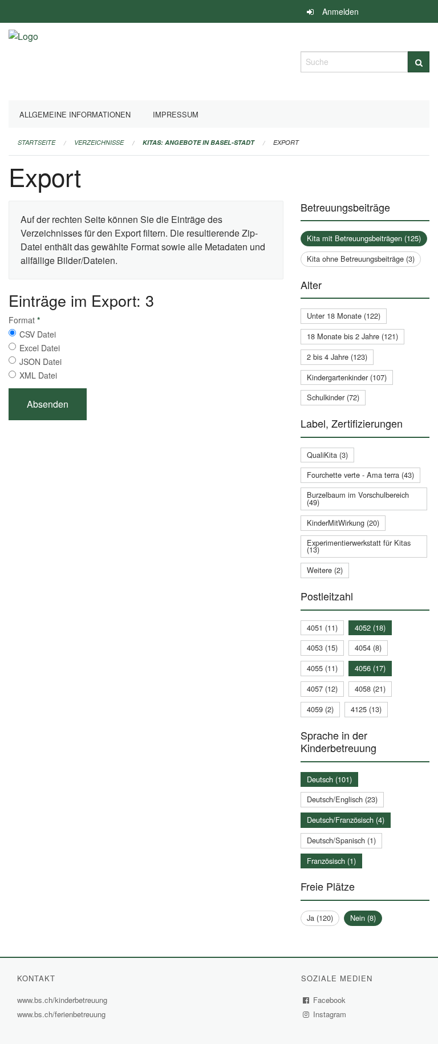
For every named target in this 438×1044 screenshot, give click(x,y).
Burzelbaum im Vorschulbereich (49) (358, 498)
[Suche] (418, 61)
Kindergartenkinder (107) (347, 377)
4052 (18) (370, 627)
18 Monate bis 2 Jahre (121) (352, 336)
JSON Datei (40, 361)
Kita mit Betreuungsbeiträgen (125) (364, 238)
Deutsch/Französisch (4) (345, 819)
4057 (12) (322, 688)
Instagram (330, 1014)
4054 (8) (368, 647)
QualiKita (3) (327, 454)
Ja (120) (320, 917)
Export (286, 142)
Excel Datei (39, 348)
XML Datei (38, 375)
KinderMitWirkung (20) (343, 522)
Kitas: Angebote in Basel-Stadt (198, 142)
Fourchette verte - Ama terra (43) (360, 474)
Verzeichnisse (99, 142)
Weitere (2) (325, 569)
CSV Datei (37, 334)
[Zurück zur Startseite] (23, 60)
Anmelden (340, 11)
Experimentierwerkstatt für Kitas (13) (359, 546)
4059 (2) (320, 709)
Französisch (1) (331, 860)
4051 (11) (322, 627)
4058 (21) (370, 688)
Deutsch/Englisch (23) (342, 799)
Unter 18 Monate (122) (343, 315)
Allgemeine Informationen (75, 114)
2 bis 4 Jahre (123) (337, 356)
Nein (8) (363, 917)
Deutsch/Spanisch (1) (341, 840)
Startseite (36, 142)
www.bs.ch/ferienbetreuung (61, 1014)
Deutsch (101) (329, 779)
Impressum (175, 114)
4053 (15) (322, 647)
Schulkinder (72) (333, 397)
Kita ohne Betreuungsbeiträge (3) (361, 258)
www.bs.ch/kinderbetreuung (63, 999)
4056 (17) (370, 668)
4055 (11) (322, 668)
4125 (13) (366, 709)
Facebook (329, 999)
